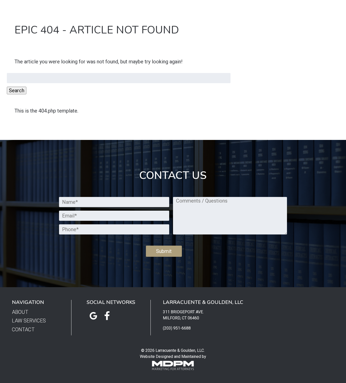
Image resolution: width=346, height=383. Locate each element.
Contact (229, 16)
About (153, 16)
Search (16, 90)
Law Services (190, 16)
